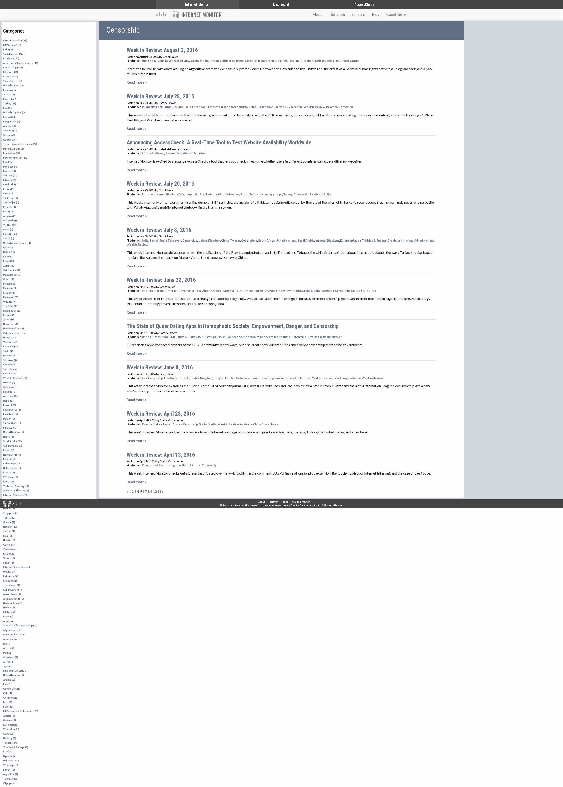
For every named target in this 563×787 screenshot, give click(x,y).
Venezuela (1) (10, 342)
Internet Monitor (197, 4)
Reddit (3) (8, 450)
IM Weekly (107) (12, 45)
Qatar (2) (8, 247)
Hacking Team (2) (12, 603)
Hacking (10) (10, 526)
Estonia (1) (9, 315)
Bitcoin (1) (9, 769)
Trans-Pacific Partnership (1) (19, 625)
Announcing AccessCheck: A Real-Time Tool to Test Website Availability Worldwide (219, 142)
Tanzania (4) (10, 742)
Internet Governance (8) (17, 567)
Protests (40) (10, 76)
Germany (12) (10, 346)
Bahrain (282, 60)
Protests (212, 107)
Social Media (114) (13, 54)
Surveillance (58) (12, 81)
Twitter (254, 194)
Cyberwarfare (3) (13, 589)
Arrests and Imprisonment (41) (20, 63)
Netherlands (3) (12, 468)
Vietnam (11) (10, 175)
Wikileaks (148, 107)
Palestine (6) (10, 234)
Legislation (163, 107)
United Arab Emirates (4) (17, 242)
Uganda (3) (9, 756)
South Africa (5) (12, 423)
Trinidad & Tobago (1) (15, 747)
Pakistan (332, 107)
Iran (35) (8, 162)
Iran (263, 60)
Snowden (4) (10, 369)
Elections (170, 378)
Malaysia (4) (10, 288)
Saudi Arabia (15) (12, 441)
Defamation (244, 378)
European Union (350, 240)
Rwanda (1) (9, 207)
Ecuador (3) (9, 292)
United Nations (286, 240)
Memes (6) (9, 508)
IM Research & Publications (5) (20, 711)
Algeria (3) (9, 715)
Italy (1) (7, 684)
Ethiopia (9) (9, 180)
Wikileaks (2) (10, 477)
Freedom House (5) (14, 634)
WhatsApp (186, 194)
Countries (394, 14)
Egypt (221, 337)
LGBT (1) (8, 706)
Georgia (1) (9, 720)
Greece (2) (9, 522)
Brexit (392, 240)
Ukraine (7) (9, 301)
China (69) (9, 134)
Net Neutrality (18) (13, 328)
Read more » (137, 82)
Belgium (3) (9, 459)
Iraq (373, 290)
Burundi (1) (9, 405)
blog (285, 502)
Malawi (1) (9, 418)
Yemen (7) (8, 238)
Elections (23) (10, 72)
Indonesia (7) (10, 576)
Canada (163, 60)
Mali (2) (7, 652)
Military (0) (9, 612)
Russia (243, 107)
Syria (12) (8, 211)
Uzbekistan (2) (11, 760)
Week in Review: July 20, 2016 (160, 183)
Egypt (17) (8, 535)
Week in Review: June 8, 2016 (160, 367)
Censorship (252, 60)
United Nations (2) (13, 675)
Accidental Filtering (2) (16, 490)
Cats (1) (7, 693)
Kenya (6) (8, 481)
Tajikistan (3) (10, 198)
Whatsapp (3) (11, 765)
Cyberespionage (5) (14, 333)
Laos (336, 378)
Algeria (207, 290)
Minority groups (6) (14, 148)
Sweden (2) (9, 355)
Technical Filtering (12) (16, 486)
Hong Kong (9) (11, 324)
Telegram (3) (10, 778)
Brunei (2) (8, 189)
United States (349, 60)
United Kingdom (209, 240)
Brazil (244, 194)
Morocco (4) (10, 166)
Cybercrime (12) (12, 269)
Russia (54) (9, 116)
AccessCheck (364, 4)
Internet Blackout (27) (15, 495)
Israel (154, 465)
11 (159, 491)
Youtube (284, 337)
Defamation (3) (11, 310)
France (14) (9, 171)
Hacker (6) (9, 607)
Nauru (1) (8, 436)
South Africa (266, 240)
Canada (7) (9, 364)
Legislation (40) (11, 153)
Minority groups (271, 194)
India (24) (8, 49)
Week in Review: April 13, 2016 (161, 454)
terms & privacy (301, 502)
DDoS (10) (9, 251)
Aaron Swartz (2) (12, 594)
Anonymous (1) (12, 639)
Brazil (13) (9, 260)
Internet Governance (181, 290)
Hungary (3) (9, 337)
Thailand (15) (10, 306)
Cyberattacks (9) (12, 445)
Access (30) (9, 125)
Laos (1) (7, 702)
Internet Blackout (166, 194)
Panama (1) (9, 391)
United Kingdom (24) (14, 112)
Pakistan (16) (10, 414)
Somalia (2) (9, 283)
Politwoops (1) (11, 463)
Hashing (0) (9, 738)
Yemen (271, 60)
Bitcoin (306, 60)
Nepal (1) (8, 400)
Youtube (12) (10, 130)
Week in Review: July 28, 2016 (160, 96)
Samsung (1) (10, 580)
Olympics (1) (10, 783)
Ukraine (326, 378)
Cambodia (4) (10, 184)
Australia (246, 424)
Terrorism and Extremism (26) (20, 143)
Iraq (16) (8, 107)
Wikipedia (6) (10, 220)
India (188, 107)
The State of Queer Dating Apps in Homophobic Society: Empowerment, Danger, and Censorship (232, 326)
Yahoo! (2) (9, 558)
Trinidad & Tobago (374, 240)
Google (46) (9, 139)
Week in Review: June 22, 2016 (161, 280)
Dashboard (281, 4)
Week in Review (179, 60)
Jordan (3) (9, 94)
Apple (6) (8, 621)
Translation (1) (11, 585)
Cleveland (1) (10, 657)
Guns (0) (8, 733)
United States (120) (13, 85)
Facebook (198, 107)
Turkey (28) (9, 103)
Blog (376, 14)
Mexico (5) (9, 382)
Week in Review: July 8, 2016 (159, 229)
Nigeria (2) (9, 540)
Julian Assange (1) (13, 598)
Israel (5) (8, 229)
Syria (165, 337)
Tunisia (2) (9, 517)
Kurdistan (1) (10, 724)
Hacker (199, 194)
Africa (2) (8, 661)
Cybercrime (295, 107)
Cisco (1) (8, 616)
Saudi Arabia (306, 240)
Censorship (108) (13, 67)
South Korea (247, 337)
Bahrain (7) (9, 373)
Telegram (332, 60)
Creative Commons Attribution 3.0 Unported (313, 505)
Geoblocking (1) (12, 688)
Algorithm (318, 60)
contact (273, 502)
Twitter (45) (9, 225)
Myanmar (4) (10, 90)
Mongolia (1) (10, 98)
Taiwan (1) (9, 531)
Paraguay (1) (10, 427)
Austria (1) (9, 648)
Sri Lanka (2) (10, 360)
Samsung (210, 337)
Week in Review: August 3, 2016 (162, 50)
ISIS (198, 290)
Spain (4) (8, 351)
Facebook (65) (11, 58)
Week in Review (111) (15, 378)
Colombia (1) (10, 386)
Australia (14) (10, 395)
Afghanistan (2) (12, 630)
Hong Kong (149, 60)
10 (155, 491)
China (252, 107)
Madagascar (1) (12, 274)
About (318, 14)
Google (218, 378)
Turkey (287, 194)
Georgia (218, 290)
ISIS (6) (7, 643)
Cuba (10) (8, 279)
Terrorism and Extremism (251, 290)
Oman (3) (8, 193)
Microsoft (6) (10, 297)
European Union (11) (15, 670)
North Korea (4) (12, 454)
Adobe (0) (8, 319)
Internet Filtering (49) (15, 157)
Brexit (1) (8, 751)
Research (337, 14)
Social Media (199, 60)
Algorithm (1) (10, 774)
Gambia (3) (9, 544)
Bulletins (358, 14)
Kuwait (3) (9, 472)
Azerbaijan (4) (11, 202)
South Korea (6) (12, 409)
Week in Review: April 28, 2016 (161, 413)
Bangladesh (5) (11, 121)
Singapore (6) (10, 513)
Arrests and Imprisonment (227, 60)
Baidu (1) (8, 256)
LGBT (173, 337)
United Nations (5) (13, 432)
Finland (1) (9, 553)
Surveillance (270, 424)
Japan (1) (8, 666)
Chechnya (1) (10, 697)
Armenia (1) (9, 216)
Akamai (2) (9, 679)
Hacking (294, 60)
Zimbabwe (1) (11, 549)
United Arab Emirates (271, 107)
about (261, 502)
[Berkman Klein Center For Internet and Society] (16, 503)
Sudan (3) (8, 562)
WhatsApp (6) (11, 729)
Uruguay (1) (9, 571)
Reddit (296, 290)
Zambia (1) (9, 265)
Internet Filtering (153, 153)
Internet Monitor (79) (15, 40)
